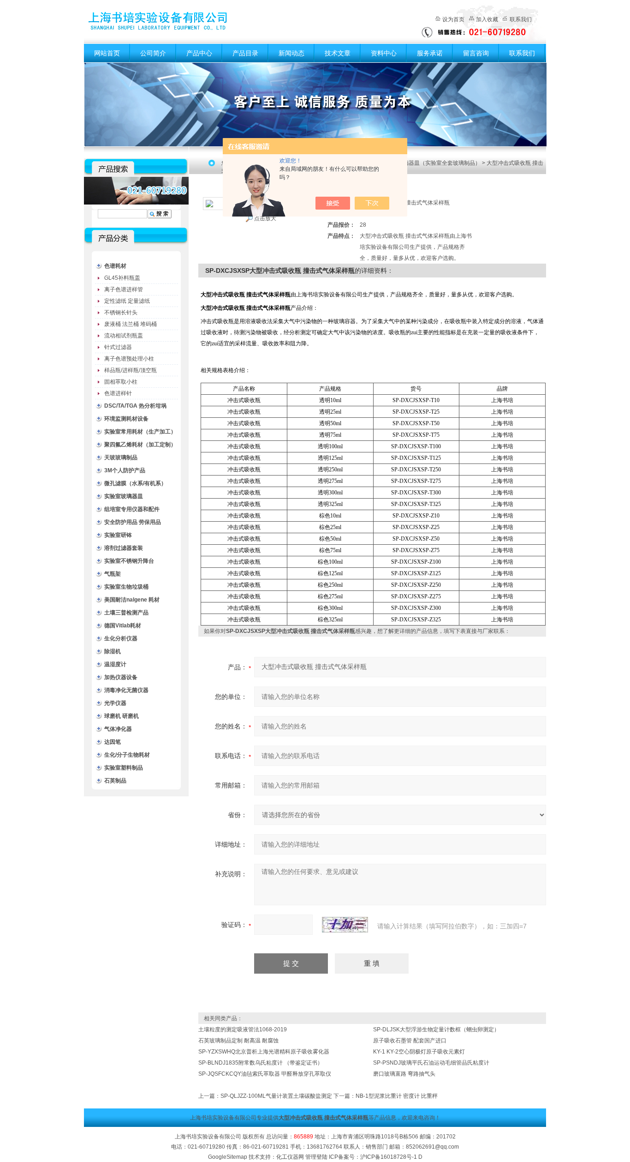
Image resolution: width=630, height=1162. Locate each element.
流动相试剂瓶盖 (123, 335)
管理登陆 (316, 1157)
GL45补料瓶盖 (122, 278)
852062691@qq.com (432, 1147)
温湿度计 (115, 664)
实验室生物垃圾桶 (126, 587)
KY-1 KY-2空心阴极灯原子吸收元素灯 (419, 1051)
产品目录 (245, 53)
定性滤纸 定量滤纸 (127, 301)
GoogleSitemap (227, 1157)
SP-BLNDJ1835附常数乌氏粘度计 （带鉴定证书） (260, 1063)
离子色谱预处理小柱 (129, 358)
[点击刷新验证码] (345, 925)
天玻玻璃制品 (120, 457)
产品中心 (199, 53)
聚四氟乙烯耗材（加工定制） (140, 444)
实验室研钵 (118, 535)
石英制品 (115, 780)
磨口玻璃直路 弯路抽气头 (404, 1074)
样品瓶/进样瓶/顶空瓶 (130, 370)
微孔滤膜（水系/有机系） (135, 483)
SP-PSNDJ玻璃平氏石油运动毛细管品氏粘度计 (431, 1063)
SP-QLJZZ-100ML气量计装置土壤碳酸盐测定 (276, 1096)
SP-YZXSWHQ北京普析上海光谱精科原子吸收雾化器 (263, 1051)
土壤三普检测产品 (126, 612)
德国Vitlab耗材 (122, 625)
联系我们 (521, 19)
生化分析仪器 (120, 638)
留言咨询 (476, 53)
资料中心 (384, 53)
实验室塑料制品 (123, 768)
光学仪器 (115, 703)
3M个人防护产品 (124, 470)
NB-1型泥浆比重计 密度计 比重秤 (397, 1096)
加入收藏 (487, 19)
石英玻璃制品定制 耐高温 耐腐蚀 (238, 1040)
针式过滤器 (118, 347)
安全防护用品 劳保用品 (132, 522)
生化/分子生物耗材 (127, 755)
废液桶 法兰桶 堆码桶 (130, 324)
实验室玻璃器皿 (123, 496)
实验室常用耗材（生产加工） (140, 431)
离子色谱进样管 (123, 289)
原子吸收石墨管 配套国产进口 (409, 1040)
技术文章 (338, 53)
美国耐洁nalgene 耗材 (132, 599)
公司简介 (153, 53)
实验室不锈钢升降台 (129, 561)
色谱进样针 (118, 393)
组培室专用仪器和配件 (132, 509)
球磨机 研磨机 (121, 716)
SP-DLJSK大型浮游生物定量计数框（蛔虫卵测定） (436, 1029)
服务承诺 (430, 53)
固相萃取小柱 (120, 382)
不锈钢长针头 (120, 312)
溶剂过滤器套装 (123, 548)
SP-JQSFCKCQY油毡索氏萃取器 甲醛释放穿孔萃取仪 (264, 1074)
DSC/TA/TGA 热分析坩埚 (135, 406)
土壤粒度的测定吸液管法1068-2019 (242, 1029)
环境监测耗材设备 (126, 418)
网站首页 (107, 53)
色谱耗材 (115, 266)
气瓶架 (112, 574)
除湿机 (112, 651)
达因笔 (112, 742)
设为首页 (453, 19)
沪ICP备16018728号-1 (388, 1157)
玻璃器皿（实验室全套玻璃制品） (439, 163)
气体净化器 (118, 729)
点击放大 (265, 218)
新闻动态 (291, 53)
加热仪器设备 (120, 677)
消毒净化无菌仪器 (126, 690)
